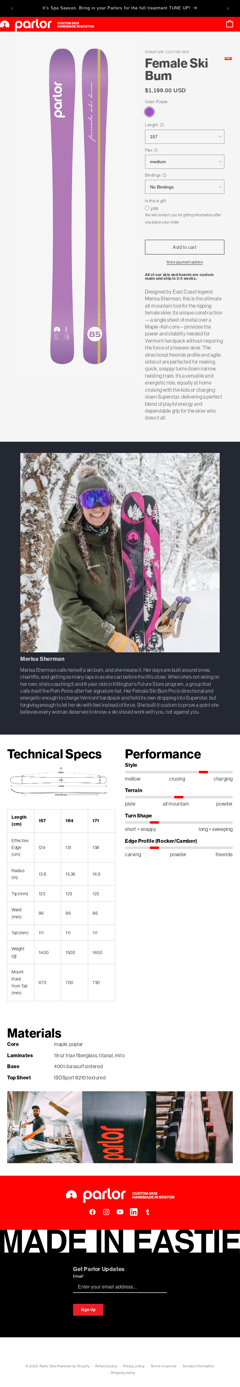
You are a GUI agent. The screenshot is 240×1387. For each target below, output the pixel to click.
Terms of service (164, 1366)
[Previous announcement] (12, 8)
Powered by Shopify (73, 1366)
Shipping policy (123, 1372)
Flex (148, 150)
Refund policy (106, 1366)
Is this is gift (155, 201)
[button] (230, 24)
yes (154, 208)
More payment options (185, 262)
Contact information (198, 1366)
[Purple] (149, 112)
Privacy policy (134, 1366)
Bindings (153, 175)
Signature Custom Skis (167, 52)
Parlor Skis (48, 1366)
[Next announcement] (228, 8)
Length (151, 125)
